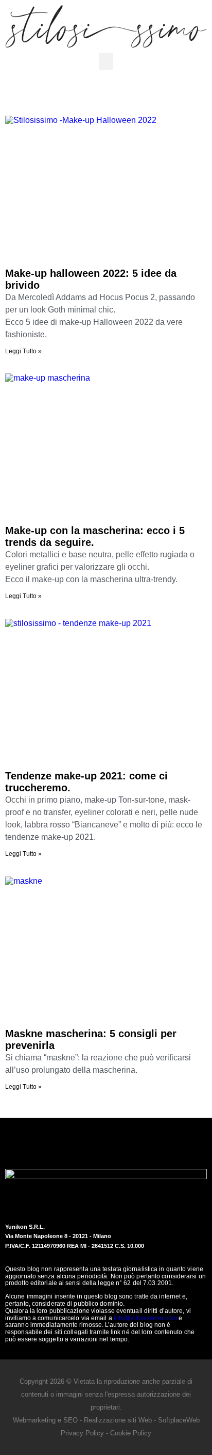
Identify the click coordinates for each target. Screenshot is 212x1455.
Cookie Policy (130, 1433)
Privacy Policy (82, 1433)
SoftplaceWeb (179, 1420)
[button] (106, 61)
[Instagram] (120, 1142)
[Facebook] (92, 1142)
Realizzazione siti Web (118, 1420)
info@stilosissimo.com (145, 1318)
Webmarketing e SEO (45, 1420)
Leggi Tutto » (23, 351)
